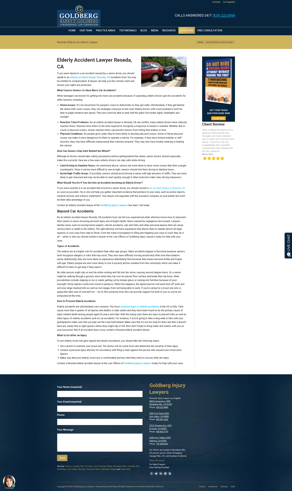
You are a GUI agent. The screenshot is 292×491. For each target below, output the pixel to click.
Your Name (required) (70, 387)
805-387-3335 (162, 419)
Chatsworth (125, 469)
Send (62, 458)
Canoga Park (78, 466)
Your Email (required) (70, 401)
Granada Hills (133, 466)
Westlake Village (108, 469)
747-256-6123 (162, 444)
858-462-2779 (162, 432)
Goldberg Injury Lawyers (114, 205)
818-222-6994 (162, 407)
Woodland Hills (119, 466)
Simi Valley (72, 469)
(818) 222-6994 (224, 15)
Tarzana (67, 466)
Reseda (81, 469)
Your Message (65, 429)
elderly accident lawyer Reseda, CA (90, 77)
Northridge (61, 469)
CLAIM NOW (218, 118)
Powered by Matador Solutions (149, 486)
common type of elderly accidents (139, 306)
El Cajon (89, 466)
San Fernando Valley (103, 466)
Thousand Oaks (93, 469)
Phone (61, 415)
